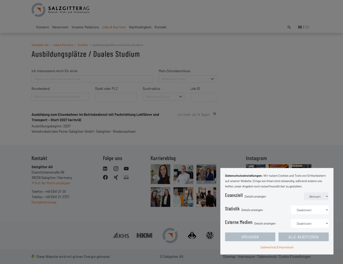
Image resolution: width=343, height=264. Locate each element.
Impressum (286, 247)
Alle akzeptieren (304, 236)
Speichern (250, 236)
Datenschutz (268, 247)
